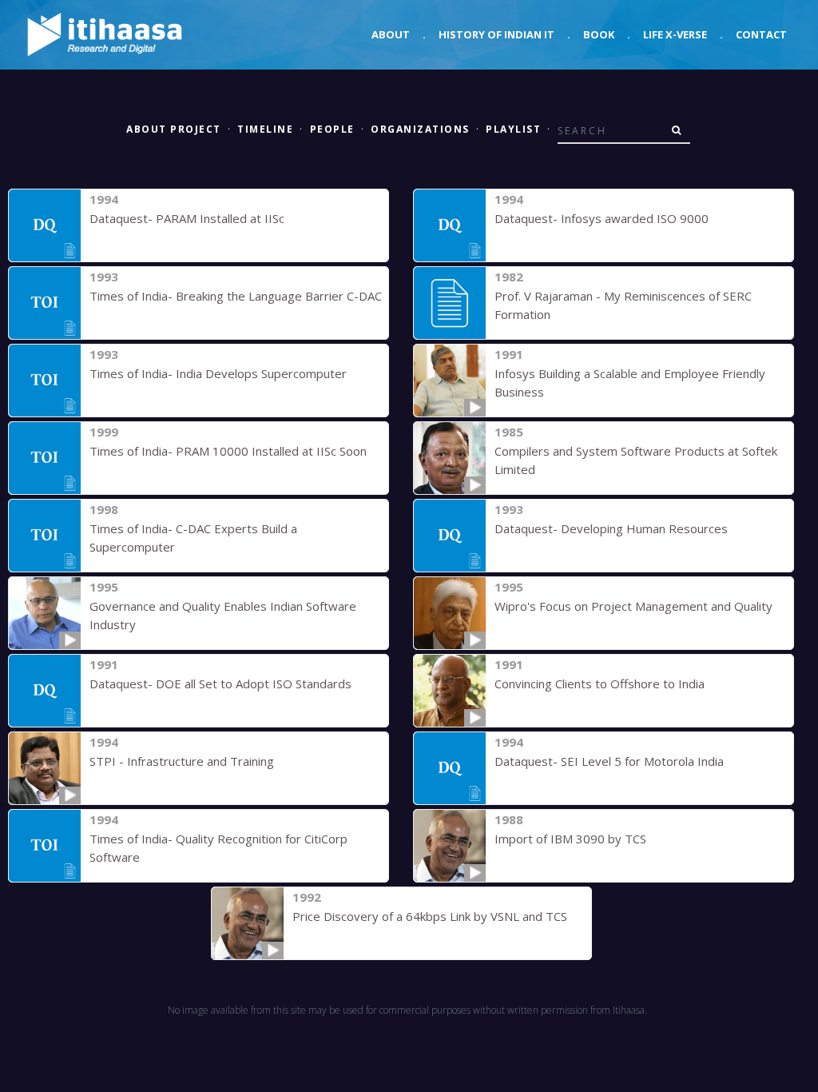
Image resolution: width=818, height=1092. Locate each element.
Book (598, 34)
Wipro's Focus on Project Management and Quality (633, 606)
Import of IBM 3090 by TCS (570, 839)
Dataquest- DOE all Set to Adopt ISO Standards (220, 683)
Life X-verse (675, 34)
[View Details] (45, 225)
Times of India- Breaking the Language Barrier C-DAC (235, 296)
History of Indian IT (496, 34)
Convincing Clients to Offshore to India (599, 683)
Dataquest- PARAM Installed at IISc (186, 218)
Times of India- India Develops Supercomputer (218, 373)
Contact (761, 34)
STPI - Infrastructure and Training (181, 761)
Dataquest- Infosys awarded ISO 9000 (601, 218)
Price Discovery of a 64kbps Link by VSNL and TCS (429, 916)
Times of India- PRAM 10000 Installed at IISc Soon (228, 451)
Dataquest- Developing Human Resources (611, 528)
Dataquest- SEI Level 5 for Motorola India (609, 761)
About (390, 34)
